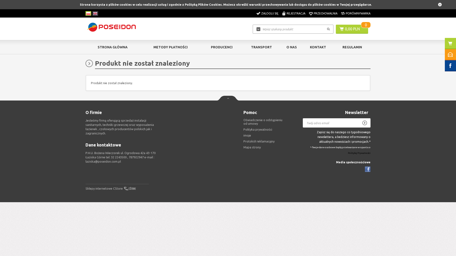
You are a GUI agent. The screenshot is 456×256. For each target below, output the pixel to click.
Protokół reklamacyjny (259, 141)
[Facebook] (367, 169)
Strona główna (113, 47)
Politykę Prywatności (359, 153)
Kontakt (318, 47)
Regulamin (352, 47)
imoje (247, 135)
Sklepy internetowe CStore (104, 188)
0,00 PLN (352, 29)
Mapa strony (252, 147)
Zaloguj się (269, 13)
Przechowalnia (325, 13)
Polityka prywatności (257, 129)
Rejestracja (296, 13)
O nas (291, 47)
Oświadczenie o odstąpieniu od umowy (262, 121)
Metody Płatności (170, 47)
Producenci (222, 47)
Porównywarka (358, 13)
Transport (261, 47)
